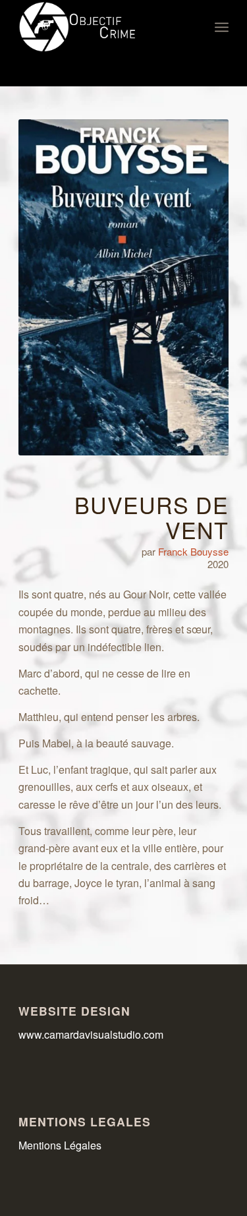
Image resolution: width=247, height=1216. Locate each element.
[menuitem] (222, 27)
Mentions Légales (59, 1145)
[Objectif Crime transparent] (102, 27)
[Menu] (222, 27)
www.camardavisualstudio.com (92, 1034)
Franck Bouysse (193, 551)
